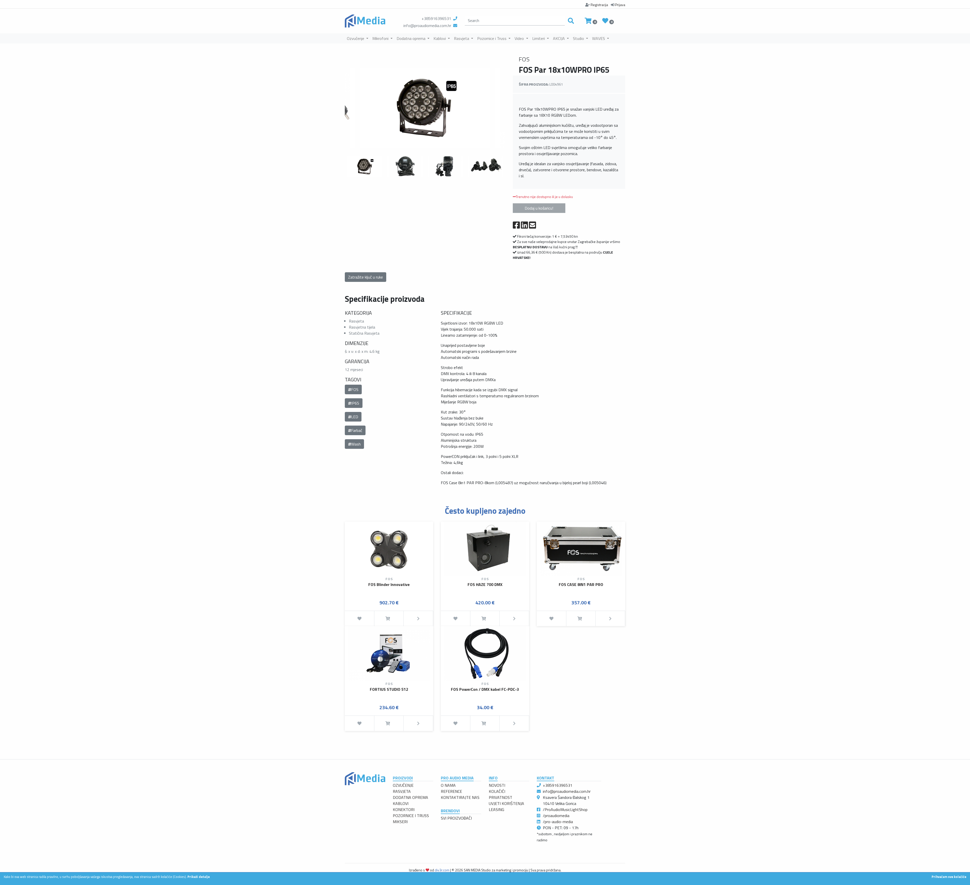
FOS (354, 389)
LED (354, 417)
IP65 (355, 403)
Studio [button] (579, 38)
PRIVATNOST (500, 797)
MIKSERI (400, 822)
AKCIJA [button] (559, 38)
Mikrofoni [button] (381, 38)
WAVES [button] (599, 38)
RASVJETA (402, 791)
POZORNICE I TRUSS (411, 816)
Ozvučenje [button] (356, 38)
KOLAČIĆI (497, 791)
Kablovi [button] (440, 38)
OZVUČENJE (403, 785)
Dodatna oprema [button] (411, 38)
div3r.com (442, 870)
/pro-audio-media (558, 822)
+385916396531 (436, 18)
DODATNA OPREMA (410, 797)
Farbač (356, 430)
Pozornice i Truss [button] (492, 38)
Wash (356, 444)
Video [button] (520, 38)
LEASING (496, 809)
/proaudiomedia (556, 816)
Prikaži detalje (198, 876)
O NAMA (448, 785)
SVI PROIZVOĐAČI (456, 818)
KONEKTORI (404, 809)
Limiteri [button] (539, 38)
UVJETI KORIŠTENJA (506, 803)
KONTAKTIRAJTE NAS (460, 797)
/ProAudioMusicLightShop (565, 809)
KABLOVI (400, 803)
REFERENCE (451, 791)
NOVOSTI (497, 785)
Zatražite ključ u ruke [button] (365, 277)
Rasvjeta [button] (462, 38)
